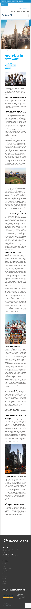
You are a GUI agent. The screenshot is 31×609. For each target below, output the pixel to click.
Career (27, 11)
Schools (23, 11)
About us (13, 11)
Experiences (10, 50)
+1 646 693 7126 (9, 554)
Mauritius (4, 573)
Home (4, 50)
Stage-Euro (21, 1)
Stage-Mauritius (4, 4)
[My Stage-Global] (20, 8)
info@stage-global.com (12, 555)
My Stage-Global (25, 8)
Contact (18, 11)
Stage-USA (9, 1)
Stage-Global (4, 1)
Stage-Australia (15, 1)
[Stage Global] (15, 15)
